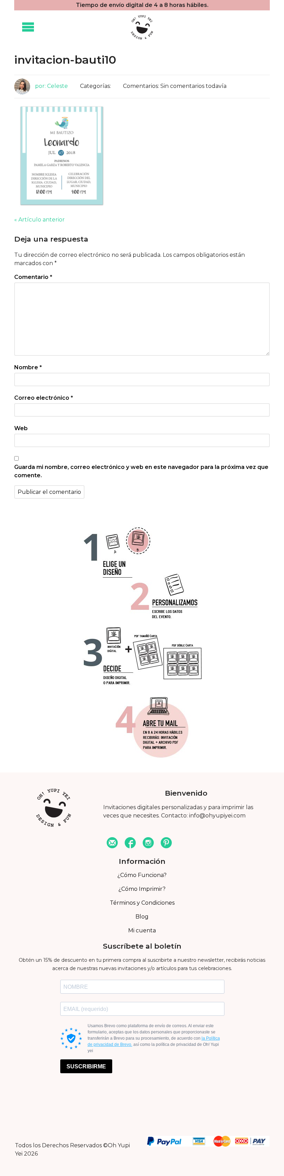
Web (21, 428)
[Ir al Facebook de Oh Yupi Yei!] (130, 843)
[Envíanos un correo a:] (112, 843)
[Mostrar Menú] (28, 27)
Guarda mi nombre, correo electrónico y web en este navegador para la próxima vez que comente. (141, 471)
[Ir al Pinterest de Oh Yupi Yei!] (166, 843)
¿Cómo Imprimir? (142, 889)
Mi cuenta (142, 930)
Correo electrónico (43, 398)
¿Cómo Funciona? (142, 875)
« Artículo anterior (39, 219)
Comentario (33, 277)
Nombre (28, 367)
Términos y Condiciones (142, 902)
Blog (142, 916)
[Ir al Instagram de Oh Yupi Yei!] (148, 843)
